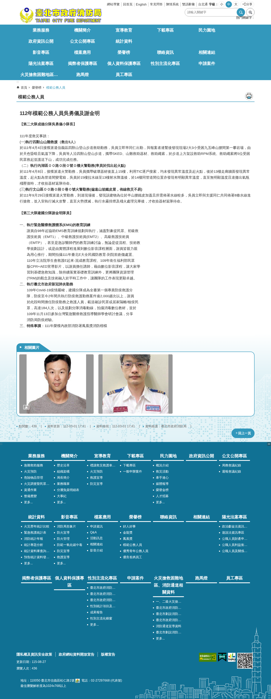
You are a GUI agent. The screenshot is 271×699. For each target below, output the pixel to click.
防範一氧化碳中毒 (69, 545)
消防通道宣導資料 (168, 626)
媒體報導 (162, 483)
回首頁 (128, 4)
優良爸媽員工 (132, 557)
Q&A (93, 532)
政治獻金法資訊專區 (236, 526)
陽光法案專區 (41, 63)
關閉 (269, 444)
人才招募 (162, 496)
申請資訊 (96, 526)
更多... (28, 502)
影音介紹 (96, 550)
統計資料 (124, 41)
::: (1, 443)
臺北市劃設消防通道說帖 (170, 632)
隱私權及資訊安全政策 (34, 654)
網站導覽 (113, 4)
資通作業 (30, 490)
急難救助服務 (33, 465)
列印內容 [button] (249, 96)
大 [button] (235, 4)
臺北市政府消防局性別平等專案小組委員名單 (104, 593)
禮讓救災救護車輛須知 (104, 465)
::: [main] (17, 81)
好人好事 (129, 526)
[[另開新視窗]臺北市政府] (231, 657)
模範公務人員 (55, 87)
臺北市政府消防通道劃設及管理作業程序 (170, 620)
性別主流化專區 (165, 63)
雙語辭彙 (188, 4)
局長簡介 (63, 477)
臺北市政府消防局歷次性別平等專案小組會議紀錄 (104, 600)
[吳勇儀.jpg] (56, 384)
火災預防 (30, 471)
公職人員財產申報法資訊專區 (236, 538)
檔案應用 (82, 52)
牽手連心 (162, 477)
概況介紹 (162, 465)
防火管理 (63, 538)
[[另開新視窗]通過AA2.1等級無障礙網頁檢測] (207, 657)
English (141, 4)
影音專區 (41, 52)
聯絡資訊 (165, 52)
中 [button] (228, 4)
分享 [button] (249, 4)
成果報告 (96, 612)
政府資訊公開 (41, 41)
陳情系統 (172, 4)
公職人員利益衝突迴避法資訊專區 (236, 545)
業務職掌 (63, 483)
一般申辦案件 (132, 471)
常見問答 (156, 4)
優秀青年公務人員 (135, 551)
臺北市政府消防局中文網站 (60, 15)
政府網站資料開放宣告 (76, 654)
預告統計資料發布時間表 (38, 557)
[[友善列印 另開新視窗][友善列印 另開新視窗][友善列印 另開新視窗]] (77, 680)
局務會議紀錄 (231, 465)
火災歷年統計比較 (36, 526)
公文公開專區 (82, 41)
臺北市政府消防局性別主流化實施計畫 (104, 587)
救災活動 (162, 471)
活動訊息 (96, 538)
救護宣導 (96, 477)
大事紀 (61, 496)
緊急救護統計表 (35, 532)
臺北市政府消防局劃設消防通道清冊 (170, 607)
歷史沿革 (63, 465)
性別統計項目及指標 (104, 606)
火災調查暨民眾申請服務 (38, 483)
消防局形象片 (66, 526)
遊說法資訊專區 (233, 532)
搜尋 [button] (241, 12)
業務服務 (41, 30)
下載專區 (165, 30)
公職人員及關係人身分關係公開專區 (236, 551)
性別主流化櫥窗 (101, 618)
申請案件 (207, 63)
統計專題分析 (33, 545)
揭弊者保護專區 (82, 63)
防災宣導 (96, 483)
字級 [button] (212, 4)
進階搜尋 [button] (250, 12)
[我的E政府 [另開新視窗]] (222, 657)
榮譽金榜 (162, 490)
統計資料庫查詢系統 (38, 551)
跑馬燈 (82, 74)
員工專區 (124, 74)
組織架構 (63, 471)
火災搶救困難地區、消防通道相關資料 (41, 74)
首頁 (24, 87)
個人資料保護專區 (124, 63)
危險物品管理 (33, 477)
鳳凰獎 (128, 538)
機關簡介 (82, 30)
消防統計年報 (33, 538)
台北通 (203, 4)
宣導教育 (124, 30)
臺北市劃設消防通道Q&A (170, 614)
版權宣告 (108, 654)
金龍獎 (128, 532)
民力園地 (207, 30)
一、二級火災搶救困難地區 (170, 601)
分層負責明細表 (68, 490)
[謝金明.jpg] (135, 384)
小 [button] (221, 4)
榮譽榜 (124, 52)
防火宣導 (63, 532)
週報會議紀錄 (231, 471)
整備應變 (30, 496)
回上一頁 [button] (244, 433)
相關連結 (207, 52)
